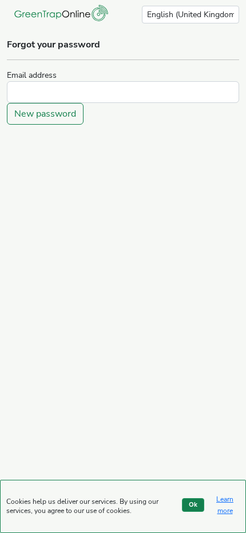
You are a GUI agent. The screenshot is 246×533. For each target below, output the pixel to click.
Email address (32, 75)
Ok (193, 504)
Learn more (224, 505)
